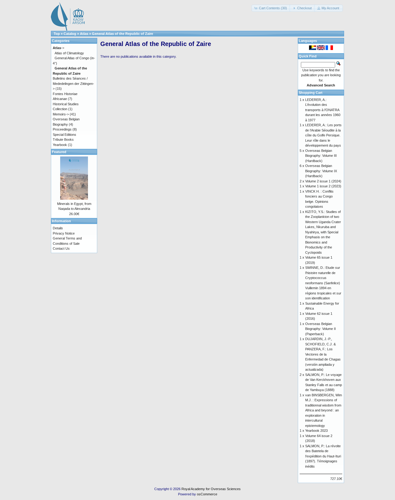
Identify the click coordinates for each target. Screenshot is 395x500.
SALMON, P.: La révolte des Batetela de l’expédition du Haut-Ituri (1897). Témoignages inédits (323, 456)
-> (58, 48)
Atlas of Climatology (69, 53)
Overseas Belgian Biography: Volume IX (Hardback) (321, 171)
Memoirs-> (61, 114)
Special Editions (64, 134)
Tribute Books (63, 139)
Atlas (84, 33)
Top (57, 33)
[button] (271, 8)
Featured (59, 152)
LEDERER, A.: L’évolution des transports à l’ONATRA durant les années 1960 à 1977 (322, 110)
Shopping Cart (310, 92)
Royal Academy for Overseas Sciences (211, 489)
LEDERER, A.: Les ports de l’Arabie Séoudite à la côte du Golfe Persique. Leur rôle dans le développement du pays (323, 135)
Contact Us (61, 248)
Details (58, 228)
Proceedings (62, 129)
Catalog (70, 33)
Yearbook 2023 (316, 430)
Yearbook (60, 145)
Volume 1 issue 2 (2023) (323, 186)
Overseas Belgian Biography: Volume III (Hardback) (321, 156)
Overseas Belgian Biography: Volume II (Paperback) (320, 329)
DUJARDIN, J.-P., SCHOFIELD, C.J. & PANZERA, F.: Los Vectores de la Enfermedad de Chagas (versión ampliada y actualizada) (323, 354)
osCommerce (207, 494)
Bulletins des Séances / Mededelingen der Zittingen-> (73, 83)
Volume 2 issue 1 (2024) (323, 181)
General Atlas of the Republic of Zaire (122, 33)
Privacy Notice (64, 233)
